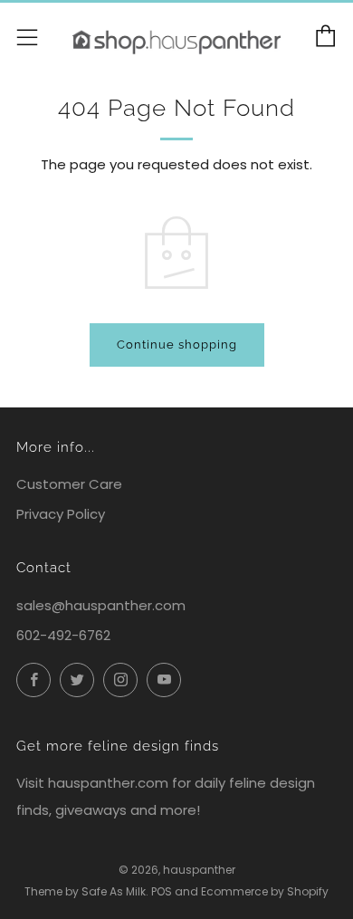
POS (161, 891)
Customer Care (69, 483)
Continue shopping (177, 344)
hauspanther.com (108, 782)
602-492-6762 (63, 635)
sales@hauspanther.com (101, 605)
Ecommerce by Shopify (265, 891)
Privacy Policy (60, 513)
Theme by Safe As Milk (85, 891)
